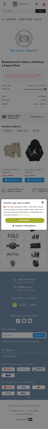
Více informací (24, 215)
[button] (24, 226)
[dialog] (24, 214)
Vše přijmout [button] (24, 220)
